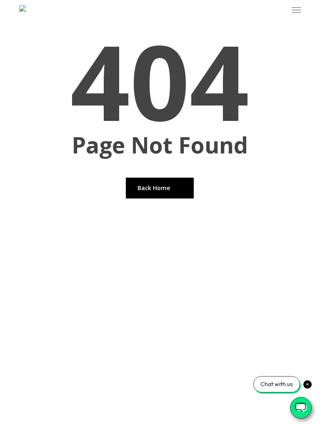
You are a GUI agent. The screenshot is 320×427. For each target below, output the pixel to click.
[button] (296, 10)
